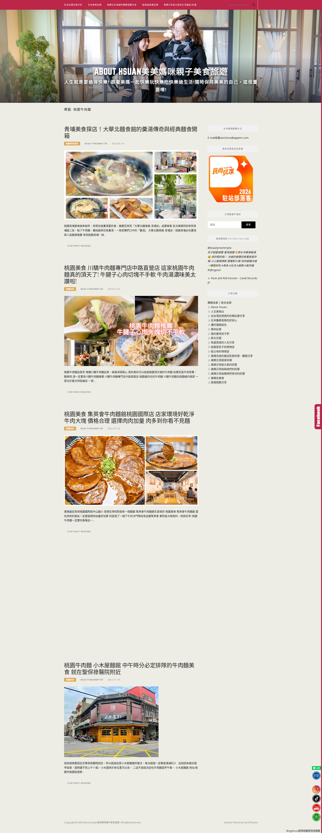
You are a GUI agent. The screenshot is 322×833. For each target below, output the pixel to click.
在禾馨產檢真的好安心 (224, 320)
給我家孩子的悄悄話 (222, 347)
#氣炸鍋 (249, 265)
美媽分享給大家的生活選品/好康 (180, 4)
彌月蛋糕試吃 (219, 324)
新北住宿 (216, 338)
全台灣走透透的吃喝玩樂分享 (228, 316)
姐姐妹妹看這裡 (150, 4)
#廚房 (240, 265)
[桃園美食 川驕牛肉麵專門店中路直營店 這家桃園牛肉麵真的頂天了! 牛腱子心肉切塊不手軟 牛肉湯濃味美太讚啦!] (131, 330)
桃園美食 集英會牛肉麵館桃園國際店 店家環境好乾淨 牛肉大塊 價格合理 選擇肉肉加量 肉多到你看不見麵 (129, 417)
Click (318, 416)
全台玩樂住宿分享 (73, 4)
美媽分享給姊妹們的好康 (225, 369)
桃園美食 (70, 289)
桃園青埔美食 (72, 143)
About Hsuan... (219, 307)
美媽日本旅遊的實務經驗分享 (122, 4)
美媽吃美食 (217, 378)
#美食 (224, 265)
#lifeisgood (214, 270)
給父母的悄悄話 (220, 351)
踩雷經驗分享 (219, 382)
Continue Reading (79, 245)
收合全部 (226, 302)
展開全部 (213, 302)
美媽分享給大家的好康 (224, 364)
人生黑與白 (217, 311)
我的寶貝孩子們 (220, 333)
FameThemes (251, 822)
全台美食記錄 (95, 4)
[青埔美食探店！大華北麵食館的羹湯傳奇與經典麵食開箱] (131, 185)
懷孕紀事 (216, 329)
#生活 (232, 265)
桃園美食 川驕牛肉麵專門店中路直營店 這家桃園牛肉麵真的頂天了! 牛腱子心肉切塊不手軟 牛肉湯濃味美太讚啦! (130, 274)
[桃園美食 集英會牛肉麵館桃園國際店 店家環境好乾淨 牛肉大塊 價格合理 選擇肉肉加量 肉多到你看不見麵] (131, 470)
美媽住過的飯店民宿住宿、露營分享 (232, 356)
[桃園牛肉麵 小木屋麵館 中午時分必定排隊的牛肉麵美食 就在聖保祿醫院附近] (111, 721)
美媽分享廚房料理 (221, 360)
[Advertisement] (131, 576)
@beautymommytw (219, 248)
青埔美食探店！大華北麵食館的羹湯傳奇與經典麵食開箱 (130, 132)
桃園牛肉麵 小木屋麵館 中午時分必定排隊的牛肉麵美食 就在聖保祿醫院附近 (129, 668)
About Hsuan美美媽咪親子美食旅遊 (161, 71)
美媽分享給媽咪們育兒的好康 (228, 373)
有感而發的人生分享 (222, 342)
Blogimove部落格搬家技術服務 (303, 830)
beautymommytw (96, 143)
